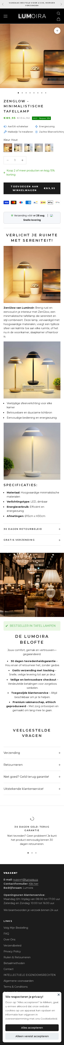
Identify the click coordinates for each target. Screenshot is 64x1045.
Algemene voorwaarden (19, 980)
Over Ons (9, 939)
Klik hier (33, 883)
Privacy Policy (12, 951)
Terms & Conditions (16, 986)
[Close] (58, 994)
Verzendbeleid (12, 945)
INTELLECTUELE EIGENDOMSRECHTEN (30, 975)
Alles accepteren (32, 1027)
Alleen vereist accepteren (32, 1036)
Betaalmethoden (14, 963)
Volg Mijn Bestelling (16, 927)
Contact (9, 969)
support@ (25, 879)
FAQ (6, 933)
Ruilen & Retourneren (17, 957)
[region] (32, 832)
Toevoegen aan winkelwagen (33, 188)
